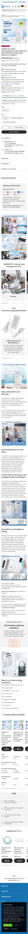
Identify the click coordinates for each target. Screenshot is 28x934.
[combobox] (14, 10)
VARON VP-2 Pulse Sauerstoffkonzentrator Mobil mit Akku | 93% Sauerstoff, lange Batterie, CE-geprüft (13, 16)
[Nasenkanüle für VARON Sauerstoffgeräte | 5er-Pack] (7, 840)
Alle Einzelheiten (7, 749)
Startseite (3, 14)
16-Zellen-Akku (14, 645)
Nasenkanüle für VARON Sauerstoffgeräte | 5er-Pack (6, 850)
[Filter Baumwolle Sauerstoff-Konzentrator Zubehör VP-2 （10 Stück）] (19, 840)
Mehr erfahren (14, 928)
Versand (3, 60)
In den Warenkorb (18, 127)
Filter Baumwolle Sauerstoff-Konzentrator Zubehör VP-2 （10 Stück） (19, 850)
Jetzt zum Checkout (14, 132)
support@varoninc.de (14, 880)
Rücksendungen (16, 205)
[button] (15, 6)
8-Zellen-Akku (14, 641)
